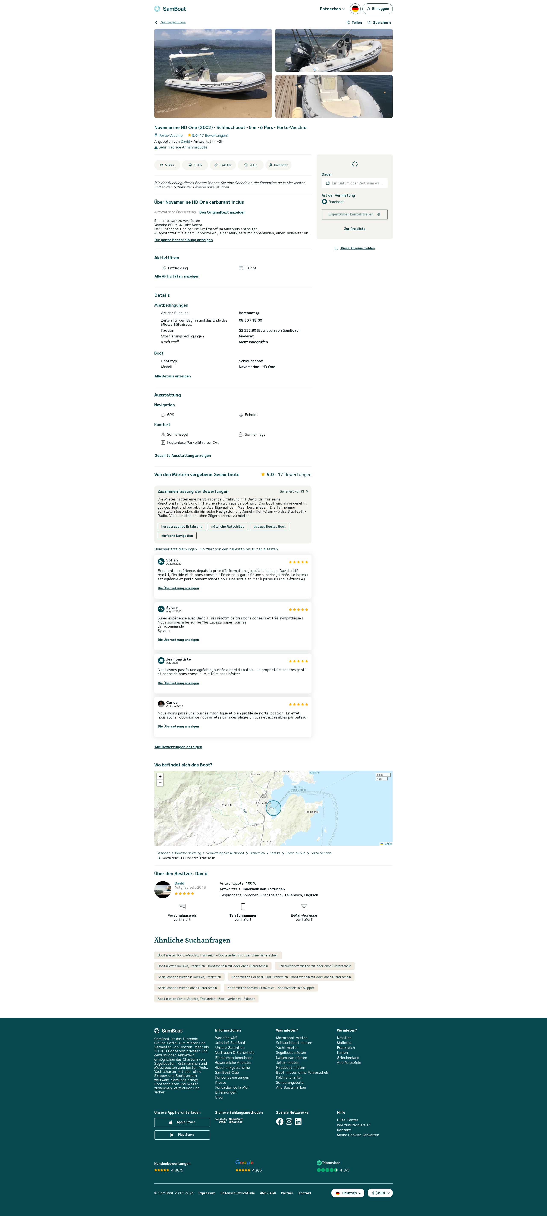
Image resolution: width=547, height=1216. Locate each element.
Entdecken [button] (330, 8)
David (186, 141)
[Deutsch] (355, 8)
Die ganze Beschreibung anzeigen (183, 239)
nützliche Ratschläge (227, 526)
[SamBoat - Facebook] (280, 1121)
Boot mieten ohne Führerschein (302, 1072)
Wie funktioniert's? (353, 1125)
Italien (342, 1052)
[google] (244, 1163)
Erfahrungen (225, 1092)
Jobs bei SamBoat (230, 1043)
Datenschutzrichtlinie (238, 1193)
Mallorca (344, 1043)
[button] (160, 776)
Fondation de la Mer (232, 1087)
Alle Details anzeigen (172, 376)
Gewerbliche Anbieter (233, 1062)
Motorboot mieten (291, 1038)
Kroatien (344, 1038)
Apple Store (185, 1122)
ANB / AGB (268, 1193)
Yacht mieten (287, 1047)
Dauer (327, 174)
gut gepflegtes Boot (269, 526)
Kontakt (344, 1130)
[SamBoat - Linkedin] (298, 1121)
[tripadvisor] (329, 1163)
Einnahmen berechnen (233, 1058)
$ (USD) (378, 1192)
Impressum (207, 1193)
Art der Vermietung (338, 195)
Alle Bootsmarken (291, 1087)
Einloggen (380, 8)
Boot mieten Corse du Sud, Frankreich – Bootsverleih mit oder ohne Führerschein (291, 977)
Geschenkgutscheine (232, 1067)
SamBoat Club (227, 1072)
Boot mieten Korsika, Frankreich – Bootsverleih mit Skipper (271, 988)
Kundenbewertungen (232, 1077)
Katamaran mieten (291, 1058)
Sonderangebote (290, 1082)
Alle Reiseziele (349, 1062)
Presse (220, 1082)
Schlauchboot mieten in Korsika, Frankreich (189, 977)
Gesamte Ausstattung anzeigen (182, 455)
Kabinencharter (289, 1077)
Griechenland (348, 1058)
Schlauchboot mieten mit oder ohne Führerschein (315, 966)
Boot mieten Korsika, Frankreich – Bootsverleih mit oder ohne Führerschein (213, 966)
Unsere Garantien (230, 1047)
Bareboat (336, 202)
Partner (287, 1193)
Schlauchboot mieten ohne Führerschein (187, 988)
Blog (219, 1097)
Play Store (185, 1135)
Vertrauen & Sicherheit (234, 1052)
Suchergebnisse (173, 22)
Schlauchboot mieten (294, 1043)
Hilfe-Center (347, 1120)
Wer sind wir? (226, 1038)
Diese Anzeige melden (357, 248)
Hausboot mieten (290, 1067)
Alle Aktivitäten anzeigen (176, 276)
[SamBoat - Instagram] (289, 1121)
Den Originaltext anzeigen (222, 212)
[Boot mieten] (170, 8)
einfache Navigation (177, 535)
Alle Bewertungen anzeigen (178, 746)
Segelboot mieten (291, 1052)
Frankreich (346, 1047)
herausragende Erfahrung (181, 526)
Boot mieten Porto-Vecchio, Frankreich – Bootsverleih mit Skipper (206, 998)
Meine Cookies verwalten (358, 1135)
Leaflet (387, 844)
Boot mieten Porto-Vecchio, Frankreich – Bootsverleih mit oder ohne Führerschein (218, 955)
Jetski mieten (287, 1062)
